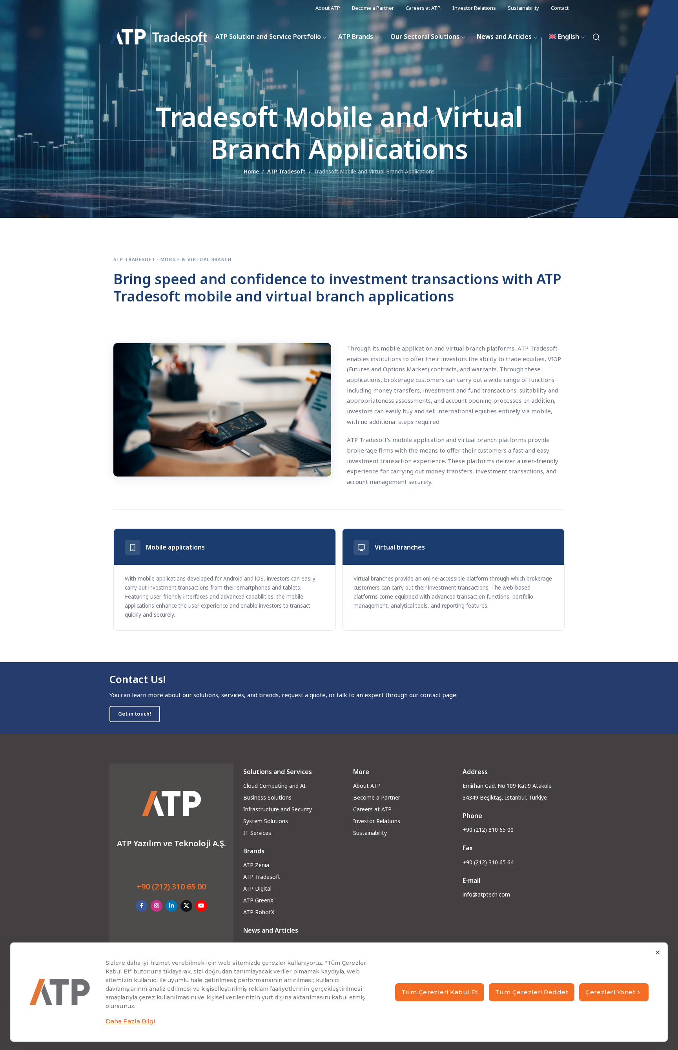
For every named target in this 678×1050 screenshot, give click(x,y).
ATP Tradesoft (286, 171)
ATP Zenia (256, 865)
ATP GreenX (258, 900)
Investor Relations (376, 821)
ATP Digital (257, 888)
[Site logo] (158, 37)
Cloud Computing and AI (274, 785)
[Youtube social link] (201, 906)
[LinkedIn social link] (171, 906)
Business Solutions (267, 797)
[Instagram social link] (156, 906)
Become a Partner (376, 797)
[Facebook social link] (142, 906)
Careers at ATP (372, 809)
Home (251, 171)
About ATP (367, 785)
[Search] (596, 37)
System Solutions (265, 821)
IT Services (257, 832)
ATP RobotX (258, 912)
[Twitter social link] (186, 906)
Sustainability (370, 832)
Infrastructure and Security (277, 809)
